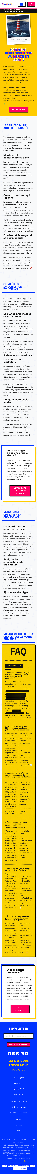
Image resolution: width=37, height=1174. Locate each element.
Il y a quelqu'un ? (20, 1008)
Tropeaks (9, 9)
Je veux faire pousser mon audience (20, 491)
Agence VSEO (18, 1089)
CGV (32, 1166)
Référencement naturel (19, 1101)
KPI (18, 1131)
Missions (17, 9)
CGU (5, 1166)
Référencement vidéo (18, 1112)
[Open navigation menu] (21, 4)
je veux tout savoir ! (18, 1044)
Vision (18, 1119)
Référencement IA (19, 1107)
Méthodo (18, 1125)
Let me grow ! (18, 109)
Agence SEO (18, 1083)
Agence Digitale (18, 1078)
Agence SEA (18, 1094)
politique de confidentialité (18, 1166)
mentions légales (19, 1168)
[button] (31, 4)
